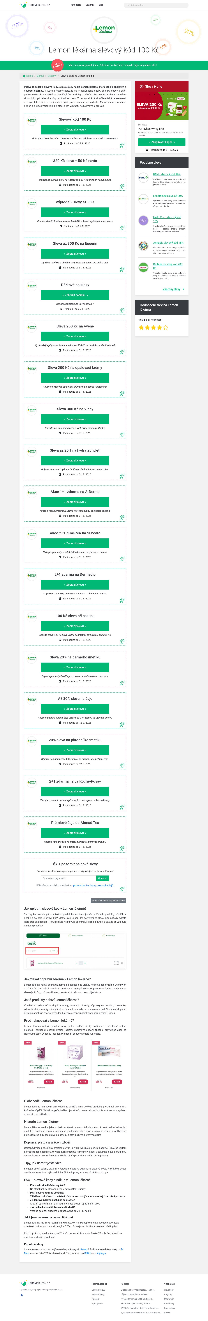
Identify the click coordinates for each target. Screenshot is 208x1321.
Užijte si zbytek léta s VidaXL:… (135, 1294)
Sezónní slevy (98, 1294)
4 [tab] (163, 94)
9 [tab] (186, 94)
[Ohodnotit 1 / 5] (141, 327)
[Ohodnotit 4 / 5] (160, 327)
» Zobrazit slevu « (75, 129)
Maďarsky (169, 1299)
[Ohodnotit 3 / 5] (153, 327)
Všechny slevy (171, 289)
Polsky (167, 1312)
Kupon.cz (40, 5)
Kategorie (76, 4)
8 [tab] (181, 94)
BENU (87, 1253)
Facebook (22, 1295)
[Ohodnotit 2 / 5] (147, 327)
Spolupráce (97, 1303)
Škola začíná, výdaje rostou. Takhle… (138, 1290)
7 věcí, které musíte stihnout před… (137, 1299)
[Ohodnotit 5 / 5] (166, 327)
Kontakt (95, 1299)
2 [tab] (154, 94)
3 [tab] (158, 94)
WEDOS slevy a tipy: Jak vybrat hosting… (140, 1308)
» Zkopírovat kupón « (162, 142)
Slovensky (169, 1290)
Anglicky (168, 1294)
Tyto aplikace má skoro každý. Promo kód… (140, 1312)
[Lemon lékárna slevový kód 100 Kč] (104, 30)
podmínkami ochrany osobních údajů (93, 885)
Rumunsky (169, 1303)
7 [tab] (177, 94)
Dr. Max (142, 124)
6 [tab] (172, 94)
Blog (101, 4)
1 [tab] (149, 94)
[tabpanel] (162, 128)
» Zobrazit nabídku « (75, 295)
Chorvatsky (169, 1308)
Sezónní (89, 4)
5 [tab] (167, 94)
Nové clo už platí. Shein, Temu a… (136, 1303)
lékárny (84, 1249)
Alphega (101, 1253)
